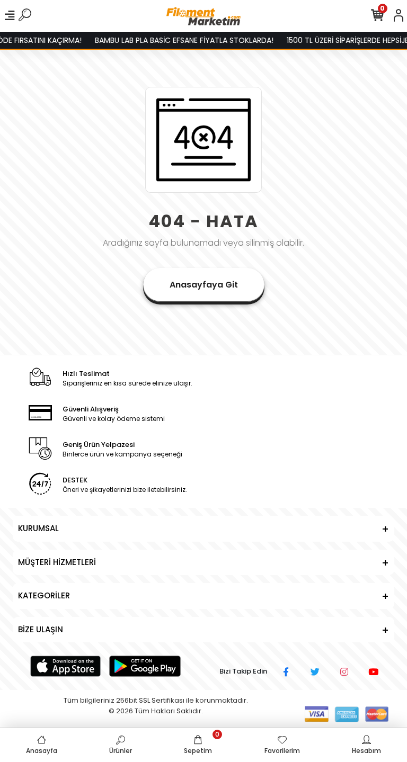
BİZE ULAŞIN (40, 629)
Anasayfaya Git (204, 285)
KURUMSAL (38, 528)
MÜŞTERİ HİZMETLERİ (57, 562)
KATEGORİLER (44, 595)
